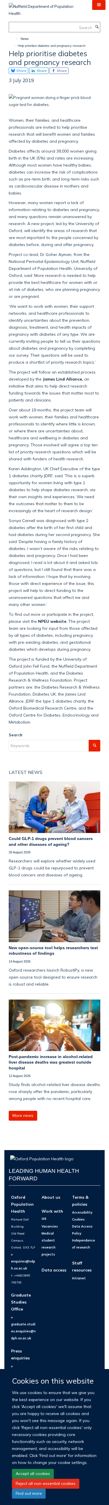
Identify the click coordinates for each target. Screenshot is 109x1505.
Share (20, 70)
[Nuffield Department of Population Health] (46, 8)
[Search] (97, 27)
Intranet (79, 1278)
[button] (99, 5)
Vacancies (50, 1226)
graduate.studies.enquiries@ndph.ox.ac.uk (23, 1331)
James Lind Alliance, (63, 378)
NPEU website (51, 621)
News (25, 38)
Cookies (78, 1219)
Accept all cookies (33, 1473)
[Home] (14, 39)
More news (22, 1115)
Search (15, 735)
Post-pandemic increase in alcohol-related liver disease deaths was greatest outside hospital (51, 1062)
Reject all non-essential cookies (46, 1483)
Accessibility (82, 1212)
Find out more (29, 1493)
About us (51, 1197)
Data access (54, 1269)
